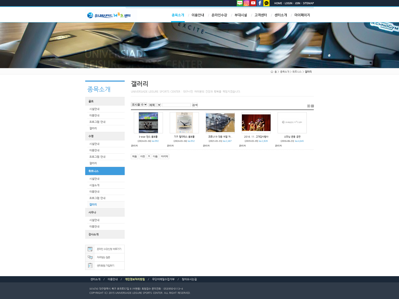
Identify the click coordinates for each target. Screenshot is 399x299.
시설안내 (94, 108)
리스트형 (308, 106)
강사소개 (94, 234)
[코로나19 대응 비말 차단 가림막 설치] (220, 122)
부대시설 (241, 15)
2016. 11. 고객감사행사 (256, 136)
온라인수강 (219, 15)
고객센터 (261, 15)
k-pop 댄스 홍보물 (148, 136)
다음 (155, 156)
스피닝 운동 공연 (292, 136)
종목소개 (178, 15)
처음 (134, 156)
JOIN (297, 3)
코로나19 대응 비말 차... (220, 136)
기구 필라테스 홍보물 (184, 136)
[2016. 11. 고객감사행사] (256, 122)
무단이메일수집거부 (163, 279)
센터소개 (281, 15)
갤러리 (93, 128)
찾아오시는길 (189, 279)
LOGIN (288, 3)
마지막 (164, 156)
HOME (278, 3)
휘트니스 (94, 171)
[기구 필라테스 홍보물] (184, 122)
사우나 (92, 212)
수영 (91, 136)
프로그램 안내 (97, 121)
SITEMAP (308, 3)
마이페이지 (302, 15)
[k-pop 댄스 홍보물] (148, 122)
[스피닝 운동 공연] (292, 122)
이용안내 (198, 15)
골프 (91, 101)
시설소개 (94, 185)
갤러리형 (312, 106)
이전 (142, 156)
